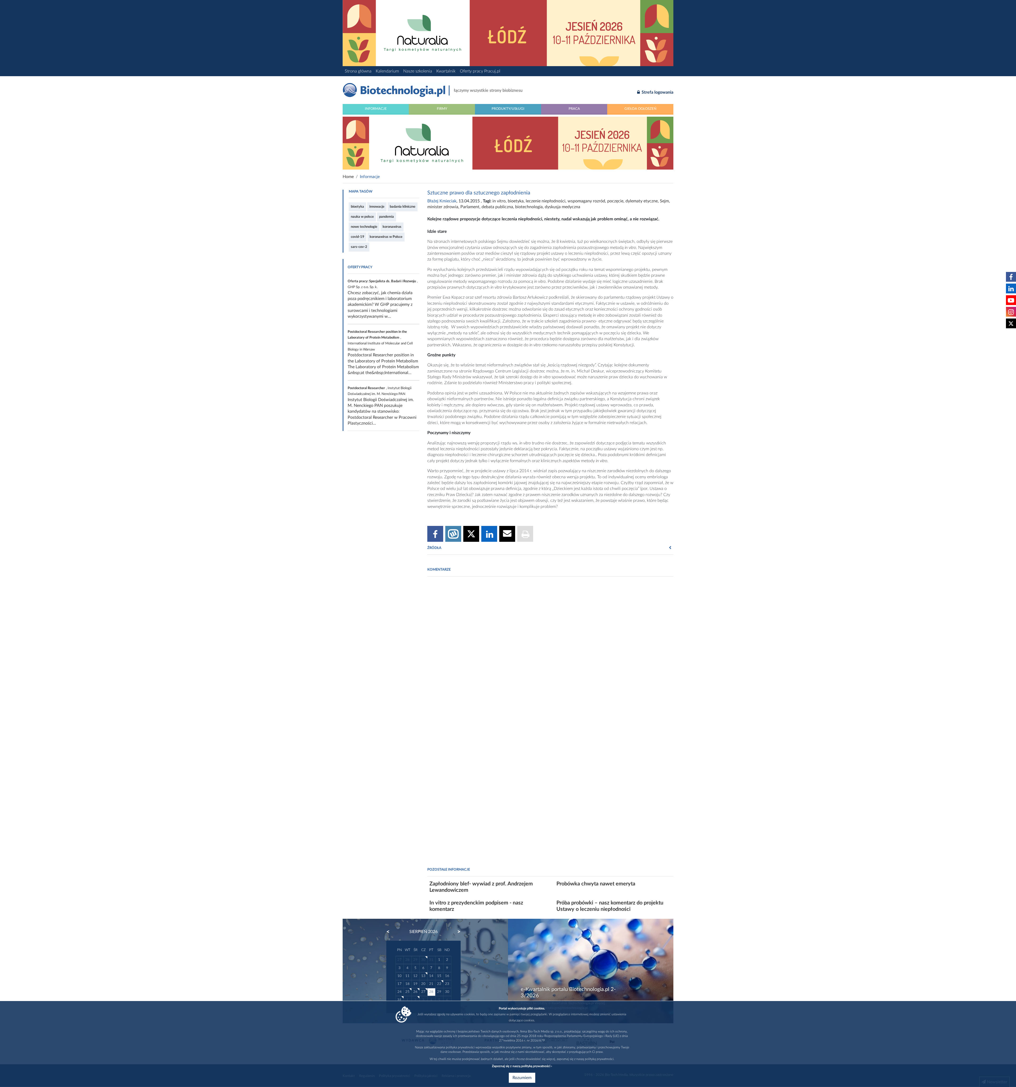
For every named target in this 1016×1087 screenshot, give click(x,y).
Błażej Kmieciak (441, 201)
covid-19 (357, 236)
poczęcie (615, 201)
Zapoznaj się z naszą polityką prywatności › (522, 1066)
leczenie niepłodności (545, 201)
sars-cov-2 (359, 246)
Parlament (469, 207)
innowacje (376, 206)
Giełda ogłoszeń (640, 108)
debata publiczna (497, 207)
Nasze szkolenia (417, 71)
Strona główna (358, 71)
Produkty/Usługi (508, 108)
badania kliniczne (402, 206)
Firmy (442, 108)
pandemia (386, 216)
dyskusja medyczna (562, 207)
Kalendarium (387, 71)
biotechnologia (529, 207)
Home (348, 177)
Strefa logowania (657, 92)
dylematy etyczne (641, 201)
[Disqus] (550, 652)
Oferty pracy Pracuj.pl (480, 71)
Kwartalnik (446, 71)
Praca (574, 108)
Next (456, 932)
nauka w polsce (362, 216)
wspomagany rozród (586, 201)
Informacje (376, 108)
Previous (390, 932)
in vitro (499, 201)
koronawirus (392, 226)
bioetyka (357, 206)
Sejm (664, 201)
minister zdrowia (442, 207)
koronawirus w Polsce (386, 236)
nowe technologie (364, 226)
